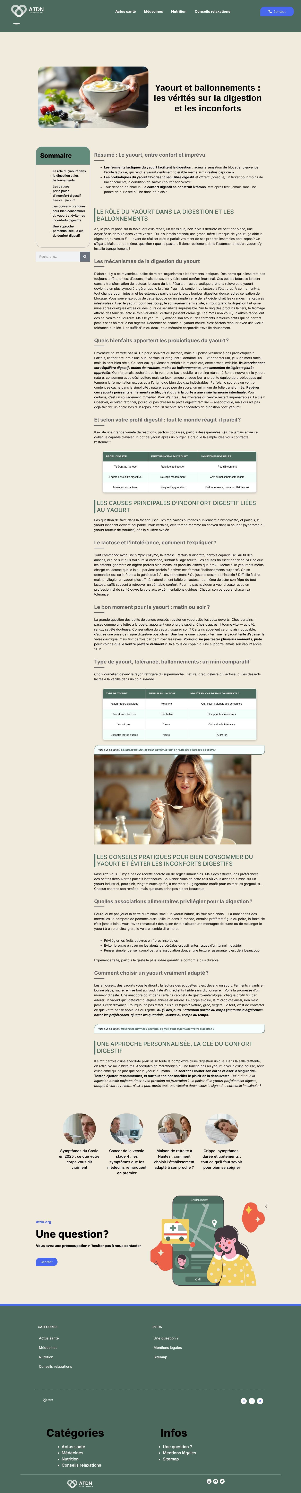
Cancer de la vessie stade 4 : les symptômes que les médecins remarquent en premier (126, 1162)
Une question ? (166, 1338)
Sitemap (160, 1357)
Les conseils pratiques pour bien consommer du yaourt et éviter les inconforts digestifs (69, 213)
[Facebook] (215, 1481)
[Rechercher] (85, 257)
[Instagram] (209, 1481)
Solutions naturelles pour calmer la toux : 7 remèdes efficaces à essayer (168, 749)
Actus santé (125, 11)
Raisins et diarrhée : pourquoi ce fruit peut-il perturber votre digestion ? (167, 1028)
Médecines (153, 11)
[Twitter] (222, 1481)
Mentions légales (168, 1348)
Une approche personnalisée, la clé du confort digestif (68, 230)
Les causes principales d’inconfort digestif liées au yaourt (67, 193)
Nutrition (179, 11)
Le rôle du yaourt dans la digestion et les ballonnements (69, 175)
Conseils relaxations (212, 11)
